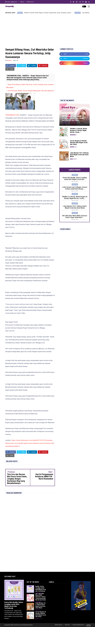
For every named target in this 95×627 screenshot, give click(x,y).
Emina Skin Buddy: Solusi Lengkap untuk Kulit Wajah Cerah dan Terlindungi (13, 605)
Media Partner (58, 624)
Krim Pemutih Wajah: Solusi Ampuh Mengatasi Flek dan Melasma (31, 91)
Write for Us (30, 1)
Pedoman (67, 624)
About (22, 1)
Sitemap (88, 625)
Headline (65, 12)
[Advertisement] (47, 29)
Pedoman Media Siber (78, 624)
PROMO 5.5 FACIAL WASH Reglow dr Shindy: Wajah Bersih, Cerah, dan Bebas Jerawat (35, 12)
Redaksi (89, 624)
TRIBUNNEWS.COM (12, 115)
